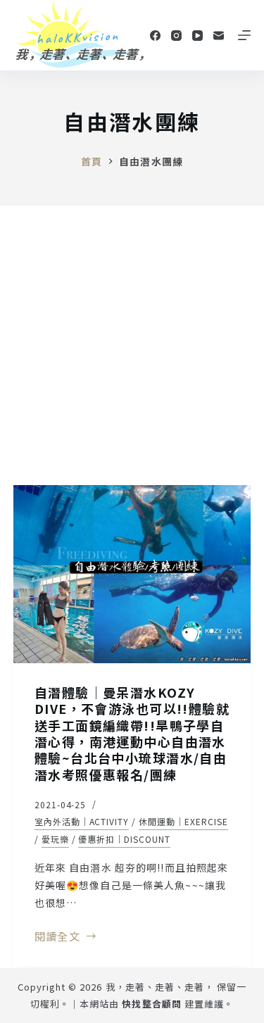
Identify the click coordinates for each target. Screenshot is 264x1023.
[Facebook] (155, 35)
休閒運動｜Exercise (183, 821)
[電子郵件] (218, 35)
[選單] (244, 35)
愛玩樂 (55, 839)
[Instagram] (176, 35)
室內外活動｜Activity (81, 821)
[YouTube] (197, 35)
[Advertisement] (132, 345)
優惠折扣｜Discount (124, 839)
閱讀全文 (57, 937)
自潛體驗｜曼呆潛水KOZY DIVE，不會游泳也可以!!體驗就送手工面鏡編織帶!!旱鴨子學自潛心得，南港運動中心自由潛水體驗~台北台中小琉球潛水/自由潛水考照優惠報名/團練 (132, 733)
